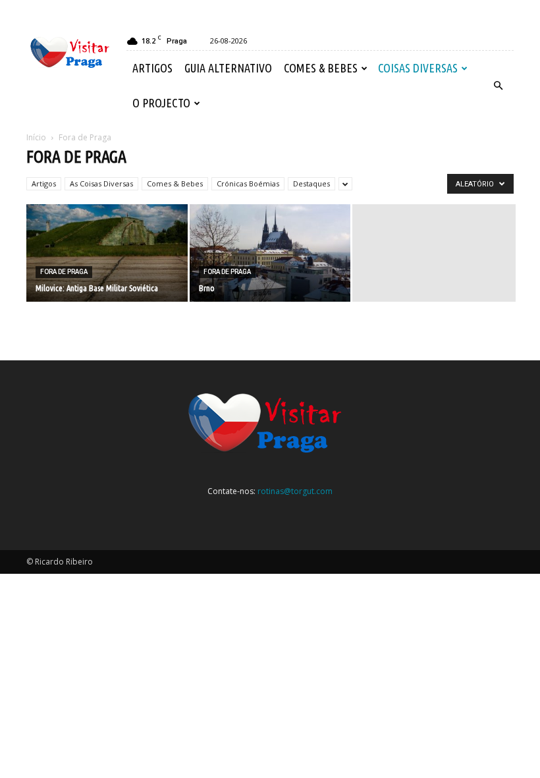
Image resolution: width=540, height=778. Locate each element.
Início (36, 137)
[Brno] (270, 254)
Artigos (152, 67)
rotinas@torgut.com (295, 491)
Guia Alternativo (228, 67)
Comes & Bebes (321, 67)
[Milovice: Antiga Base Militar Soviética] (107, 254)
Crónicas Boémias (248, 183)
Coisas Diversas (418, 67)
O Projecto (161, 102)
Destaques (311, 183)
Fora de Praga (64, 271)
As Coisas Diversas (101, 183)
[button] (498, 85)
